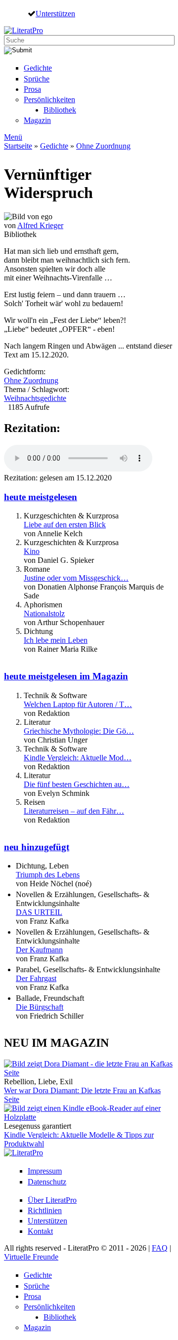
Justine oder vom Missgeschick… (76, 578)
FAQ (160, 1248)
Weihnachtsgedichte (35, 398)
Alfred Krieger (40, 225)
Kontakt (40, 1231)
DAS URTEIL (39, 912)
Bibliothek (60, 110)
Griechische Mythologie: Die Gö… (79, 731)
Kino (32, 551)
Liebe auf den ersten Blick (65, 524)
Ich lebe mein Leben (56, 640)
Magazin (37, 120)
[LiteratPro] (23, 30)
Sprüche (36, 79)
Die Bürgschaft (39, 1007)
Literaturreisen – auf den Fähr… (74, 811)
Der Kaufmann (39, 950)
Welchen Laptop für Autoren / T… (78, 704)
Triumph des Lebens (48, 874)
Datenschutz (47, 1182)
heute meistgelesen (40, 497)
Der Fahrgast (36, 978)
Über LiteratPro (52, 1200)
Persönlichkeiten (49, 99)
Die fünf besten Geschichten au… (77, 784)
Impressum (45, 1171)
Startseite (18, 146)
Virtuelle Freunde (31, 1257)
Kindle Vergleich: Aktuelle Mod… (78, 757)
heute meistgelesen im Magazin (66, 676)
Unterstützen (55, 13)
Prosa (32, 89)
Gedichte (38, 68)
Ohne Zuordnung (103, 146)
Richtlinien (45, 1210)
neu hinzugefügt (36, 847)
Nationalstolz (44, 613)
